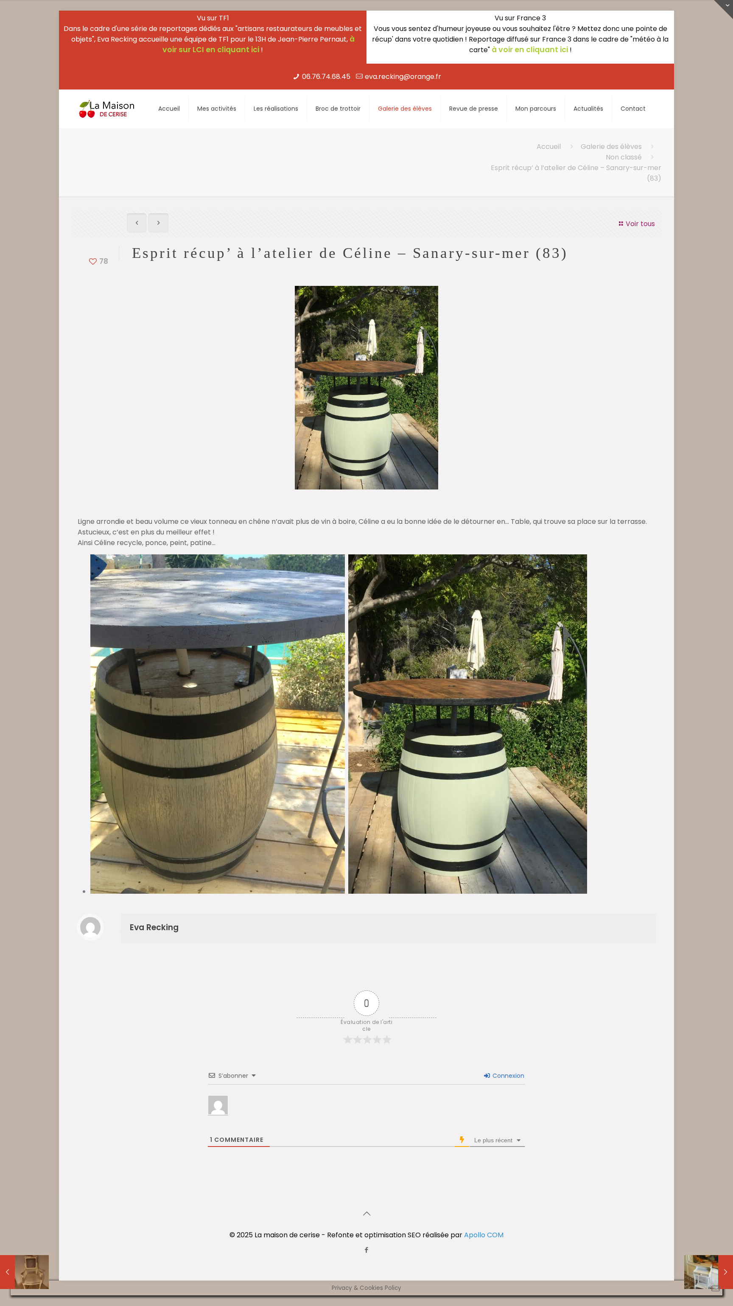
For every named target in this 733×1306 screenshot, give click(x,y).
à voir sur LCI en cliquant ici (258, 44)
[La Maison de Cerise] (107, 108)
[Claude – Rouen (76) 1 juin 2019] (708, 1272)
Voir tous (640, 224)
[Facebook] (366, 1249)
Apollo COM (484, 1235)
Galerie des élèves (611, 146)
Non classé (624, 157)
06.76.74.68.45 (326, 76)
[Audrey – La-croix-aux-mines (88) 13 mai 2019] (24, 1272)
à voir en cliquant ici (530, 50)
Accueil (549, 146)
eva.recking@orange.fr (403, 76)
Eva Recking (154, 927)
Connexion (507, 1075)
